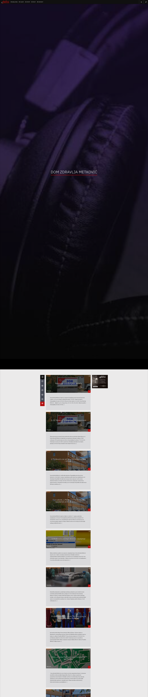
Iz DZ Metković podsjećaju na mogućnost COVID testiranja (68, 426)
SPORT (28, 1)
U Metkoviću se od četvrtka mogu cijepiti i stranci (68, 465)
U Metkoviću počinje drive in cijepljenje (68, 544)
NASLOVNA (15, 1)
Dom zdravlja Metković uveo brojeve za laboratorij (68, 663)
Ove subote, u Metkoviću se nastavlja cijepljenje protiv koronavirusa (68, 506)
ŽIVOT (34, 1)
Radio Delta (49, 396)
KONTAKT (40, 1)
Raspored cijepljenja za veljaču (68, 388)
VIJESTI (22, 1)
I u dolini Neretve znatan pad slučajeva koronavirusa (68, 582)
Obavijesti (48, 655)
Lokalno (48, 381)
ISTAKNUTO (48, 573)
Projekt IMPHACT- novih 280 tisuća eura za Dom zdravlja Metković (68, 622)
